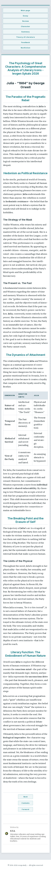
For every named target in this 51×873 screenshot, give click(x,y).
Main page (25, 10)
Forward (25, 809)
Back (26, 797)
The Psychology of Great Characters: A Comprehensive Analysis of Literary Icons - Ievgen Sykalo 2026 (25, 68)
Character (25, 26)
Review (25, 21)
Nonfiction (25, 48)
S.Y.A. (12, 831)
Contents (25, 803)
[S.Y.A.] (6, 834)
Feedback (25, 42)
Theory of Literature (25, 37)
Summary (25, 32)
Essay (25, 16)
